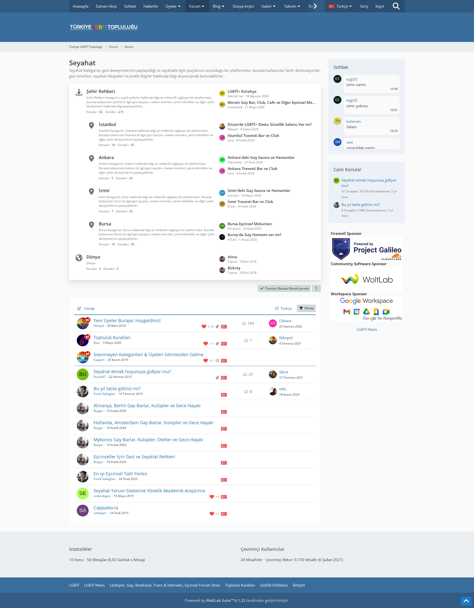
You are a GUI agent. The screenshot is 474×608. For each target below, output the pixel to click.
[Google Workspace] (366, 308)
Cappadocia (106, 508)
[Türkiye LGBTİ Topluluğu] (237, 27)
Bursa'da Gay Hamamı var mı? (254, 234)
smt (349, 142)
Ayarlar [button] (392, 80)
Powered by (215, 600)
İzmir (104, 190)
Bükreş (234, 267)
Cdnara (285, 320)
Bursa (105, 224)
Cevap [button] (89, 308)
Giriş (364, 6)
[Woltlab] (366, 278)
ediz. (283, 388)
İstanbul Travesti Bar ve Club (253, 135)
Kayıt (379, 6)
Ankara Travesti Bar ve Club (252, 168)
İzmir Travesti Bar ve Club (250, 201)
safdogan (100, 513)
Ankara (106, 157)
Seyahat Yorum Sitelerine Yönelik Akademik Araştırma (149, 491)
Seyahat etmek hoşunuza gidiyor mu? (132, 371)
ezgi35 (351, 79)
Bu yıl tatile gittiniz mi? (117, 388)
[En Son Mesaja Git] (273, 323)
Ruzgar (98, 411)
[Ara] (396, 6)
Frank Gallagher (105, 394)
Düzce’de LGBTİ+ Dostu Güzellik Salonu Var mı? (270, 124)
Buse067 (100, 377)
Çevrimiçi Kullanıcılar (262, 549)
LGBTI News (366, 329)
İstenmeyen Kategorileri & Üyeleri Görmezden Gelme (148, 354)
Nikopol (99, 326)
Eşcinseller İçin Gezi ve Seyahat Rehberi (134, 457)
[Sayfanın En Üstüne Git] (466, 601)
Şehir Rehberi (100, 91)
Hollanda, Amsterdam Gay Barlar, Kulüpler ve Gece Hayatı (153, 422)
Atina (232, 256)
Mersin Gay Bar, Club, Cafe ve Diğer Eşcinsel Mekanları (272, 102)
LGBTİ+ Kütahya (242, 91)
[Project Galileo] (366, 248)
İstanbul (107, 124)
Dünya (93, 257)
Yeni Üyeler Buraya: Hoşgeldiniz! (127, 320)
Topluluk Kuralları (112, 337)
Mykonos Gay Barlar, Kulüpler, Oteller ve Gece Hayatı (148, 439)
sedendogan (102, 496)
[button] (340, 6)
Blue (97, 343)
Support (99, 360)
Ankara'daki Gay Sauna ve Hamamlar (261, 157)
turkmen (353, 121)
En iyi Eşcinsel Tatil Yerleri (120, 474)
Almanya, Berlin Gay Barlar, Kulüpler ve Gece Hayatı (147, 405)
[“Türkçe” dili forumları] (224, 326)
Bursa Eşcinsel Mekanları (250, 223)
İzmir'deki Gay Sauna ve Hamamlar (259, 190)
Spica (283, 371)
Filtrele (309, 308)
